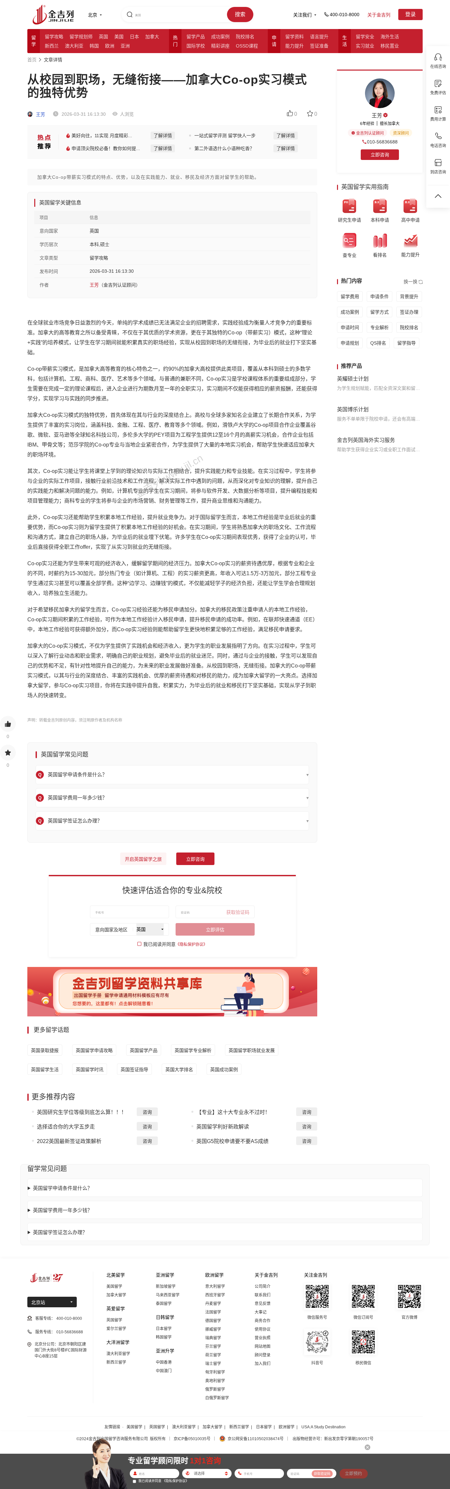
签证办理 (409, 312)
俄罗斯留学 (215, 1389)
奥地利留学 (215, 1381)
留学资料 (294, 36)
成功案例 (220, 36)
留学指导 (406, 343)
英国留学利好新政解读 (222, 1127)
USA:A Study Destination (323, 1427)
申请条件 (379, 296)
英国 (103, 36)
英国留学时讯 (89, 1069)
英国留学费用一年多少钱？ (62, 1210)
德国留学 (213, 1320)
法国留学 (213, 1312)
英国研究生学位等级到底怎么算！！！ (82, 1112)
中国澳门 (164, 1371)
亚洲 (125, 45)
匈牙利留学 (215, 1372)
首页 (32, 59)
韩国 (94, 45)
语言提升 (319, 36)
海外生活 (389, 36)
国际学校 (195, 45)
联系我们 (262, 1295)
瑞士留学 (213, 1363)
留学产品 (195, 36)
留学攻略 (54, 36)
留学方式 (379, 312)
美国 (119, 36)
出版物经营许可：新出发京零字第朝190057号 (333, 1439)
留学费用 (350, 296)
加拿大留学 (116, 1295)
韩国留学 (164, 1337)
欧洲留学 (287, 1427)
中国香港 (164, 1362)
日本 (134, 36)
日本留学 (164, 1328)
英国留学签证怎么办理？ (60, 1232)
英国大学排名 (179, 1069)
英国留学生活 (45, 1069)
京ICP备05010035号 (192, 1439)
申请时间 (350, 327)
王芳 (40, 114)
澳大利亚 (74, 45)
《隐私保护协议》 (191, 944)
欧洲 (109, 45)
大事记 (261, 1312)
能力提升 (294, 45)
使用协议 (262, 1329)
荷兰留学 (213, 1355)
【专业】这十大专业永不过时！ (233, 1112)
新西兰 (52, 45)
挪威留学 (213, 1329)
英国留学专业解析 (193, 1050)
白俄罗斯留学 (217, 1398)
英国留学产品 (143, 1050)
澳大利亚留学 (118, 1353)
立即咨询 (195, 859)
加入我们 (262, 1363)
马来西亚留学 (168, 1295)
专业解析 (379, 327)
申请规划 (350, 343)
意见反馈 (262, 1303)
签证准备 (319, 45)
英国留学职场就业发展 (252, 1050)
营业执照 (262, 1338)
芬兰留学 (213, 1346)
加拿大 (152, 36)
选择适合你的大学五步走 (66, 1127)
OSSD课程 (247, 45)
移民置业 (389, 45)
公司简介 (262, 1286)
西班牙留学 (215, 1295)
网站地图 (262, 1346)
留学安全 (365, 36)
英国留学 (114, 1320)
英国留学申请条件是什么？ (62, 1188)
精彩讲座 (220, 45)
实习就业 (365, 45)
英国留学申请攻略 (94, 1050)
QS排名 (378, 343)
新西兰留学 (116, 1362)
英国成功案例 (224, 1069)
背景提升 (409, 296)
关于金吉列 (378, 14)
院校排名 (245, 36)
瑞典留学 (213, 1338)
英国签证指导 (134, 1069)
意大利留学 (215, 1286)
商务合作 (262, 1320)
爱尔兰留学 (116, 1328)
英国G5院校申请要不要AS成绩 (232, 1141)
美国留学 (114, 1286)
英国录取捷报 (45, 1050)
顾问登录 (262, 1355)
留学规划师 (81, 36)
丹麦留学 (213, 1303)
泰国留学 (164, 1303)
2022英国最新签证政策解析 (69, 1141)
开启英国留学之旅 (143, 859)
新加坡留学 (166, 1286)
